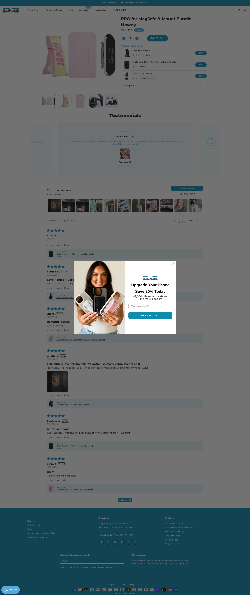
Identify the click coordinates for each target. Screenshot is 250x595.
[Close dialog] (173, 264)
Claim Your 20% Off (150, 315)
